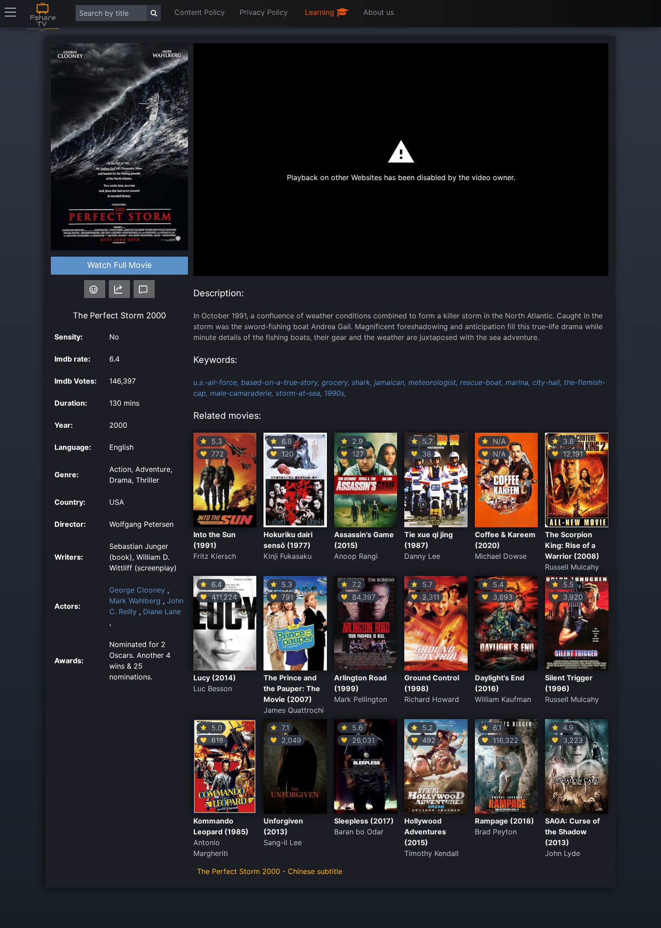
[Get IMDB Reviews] (94, 289)
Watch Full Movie (119, 265)
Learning (320, 12)
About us (378, 12)
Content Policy (199, 12)
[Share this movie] (119, 289)
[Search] (154, 13)
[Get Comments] (144, 289)
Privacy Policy (264, 12)
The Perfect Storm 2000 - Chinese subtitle (269, 871)
